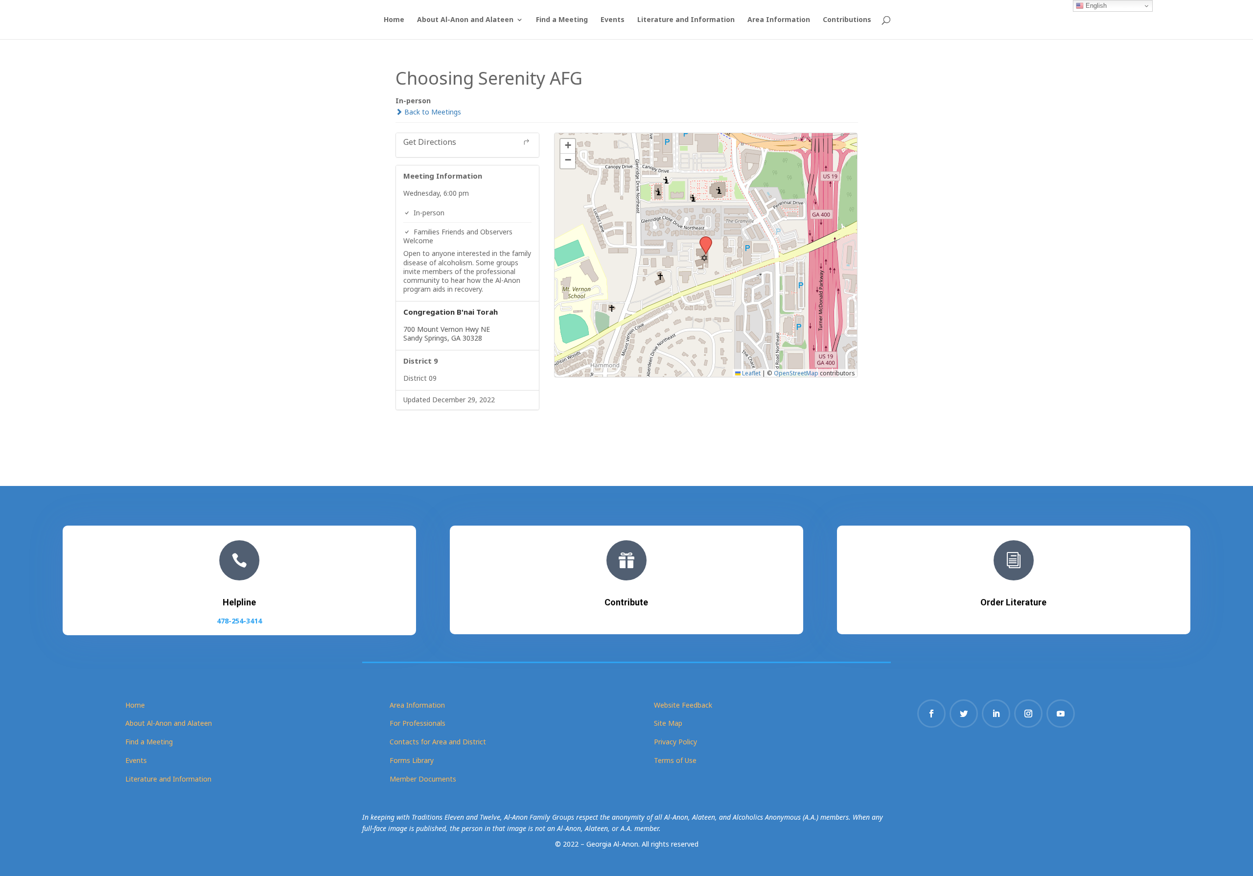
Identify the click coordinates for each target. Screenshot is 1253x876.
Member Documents (423, 779)
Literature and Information (686, 20)
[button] (702, 239)
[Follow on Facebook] (931, 713)
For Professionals (417, 723)
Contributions (847, 20)
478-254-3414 (239, 620)
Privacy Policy (675, 741)
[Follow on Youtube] (1060, 713)
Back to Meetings (431, 111)
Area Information (778, 20)
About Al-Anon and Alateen (465, 20)
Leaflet (751, 373)
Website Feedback (683, 705)
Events (613, 20)
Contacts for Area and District (438, 741)
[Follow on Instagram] (1028, 713)
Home (394, 20)
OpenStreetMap (796, 373)
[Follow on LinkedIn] (996, 713)
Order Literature (1013, 602)
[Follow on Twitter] (964, 713)
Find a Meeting (562, 20)
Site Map (668, 723)
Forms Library (412, 760)
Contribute (626, 602)
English (1095, 5)
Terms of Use (675, 760)
